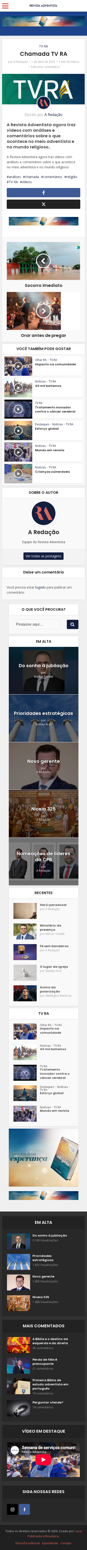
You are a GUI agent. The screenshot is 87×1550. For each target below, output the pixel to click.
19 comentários (42, 1393)
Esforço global (47, 428)
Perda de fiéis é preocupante (44, 1362)
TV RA (43, 46)
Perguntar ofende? (47, 1402)
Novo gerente (43, 761)
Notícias (40, 381)
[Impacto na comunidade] (26, 1032)
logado (40, 587)
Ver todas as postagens (43, 556)
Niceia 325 (43, 809)
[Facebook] (24, 1509)
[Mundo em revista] (26, 1114)
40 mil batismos (48, 386)
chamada (32, 177)
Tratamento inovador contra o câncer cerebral (55, 409)
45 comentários (42, 1348)
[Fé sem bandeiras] (26, 952)
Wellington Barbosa (58, 995)
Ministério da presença (50, 928)
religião (71, 177)
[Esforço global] (26, 1093)
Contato (65, 1543)
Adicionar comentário (45, 67)
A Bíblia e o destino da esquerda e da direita (50, 1341)
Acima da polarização (50, 989)
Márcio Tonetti (43, 676)
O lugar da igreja (54, 967)
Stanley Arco (43, 724)
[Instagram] (12, 1509)
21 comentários (42, 1368)
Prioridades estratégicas (43, 713)
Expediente (50, 1543)
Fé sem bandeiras (54, 946)
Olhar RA (41, 360)
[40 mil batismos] (26, 1052)
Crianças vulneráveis (52, 472)
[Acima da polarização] (26, 993)
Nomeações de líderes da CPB (43, 856)
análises (15, 177)
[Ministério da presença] (26, 931)
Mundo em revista (49, 450)
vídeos (27, 182)
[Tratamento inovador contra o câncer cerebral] (26, 1073)
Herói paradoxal (53, 905)
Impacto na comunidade (55, 364)
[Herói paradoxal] (26, 911)
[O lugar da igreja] (26, 973)
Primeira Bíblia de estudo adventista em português (50, 1384)
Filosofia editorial (28, 1543)
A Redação (21, 61)
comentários (52, 177)
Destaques (42, 424)
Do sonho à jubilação (43, 665)
